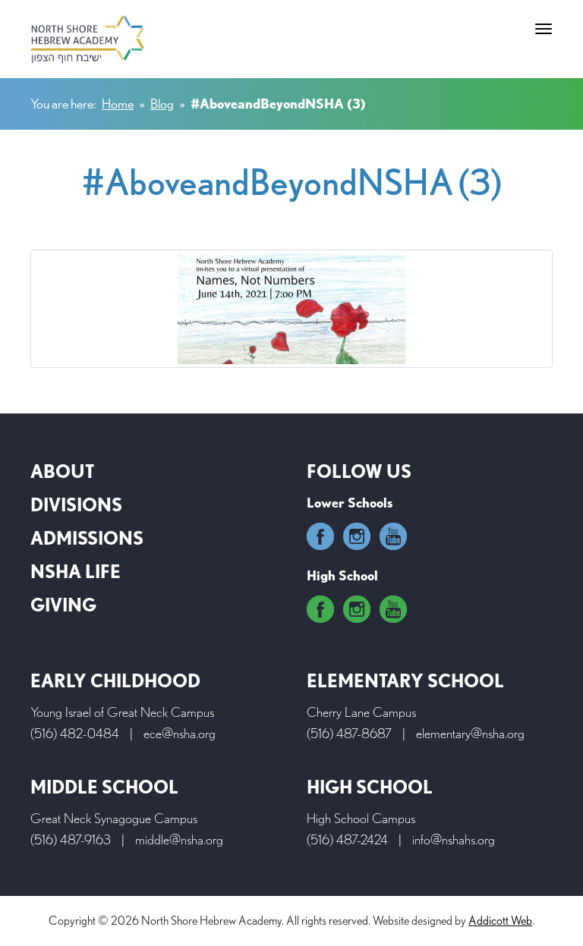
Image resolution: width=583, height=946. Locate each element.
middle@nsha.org (179, 839)
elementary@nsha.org (470, 733)
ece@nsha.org (179, 733)
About (62, 471)
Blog (162, 104)
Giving (63, 605)
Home (118, 104)
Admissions (86, 538)
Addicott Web (500, 920)
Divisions (76, 505)
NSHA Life (75, 572)
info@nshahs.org (453, 839)
